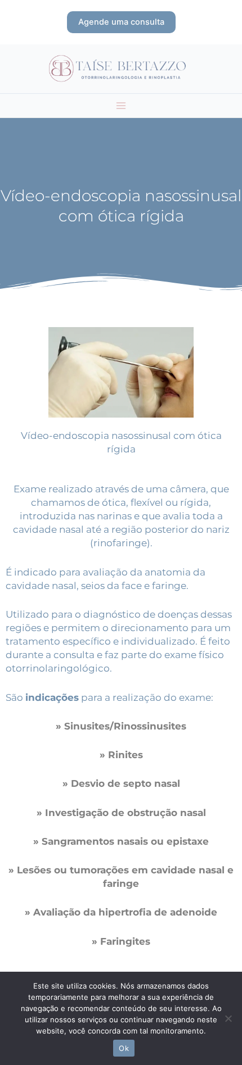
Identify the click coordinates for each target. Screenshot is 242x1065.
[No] (228, 1018)
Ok (124, 1048)
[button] (121, 22)
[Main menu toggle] (121, 105)
